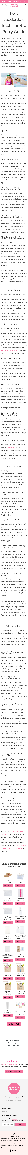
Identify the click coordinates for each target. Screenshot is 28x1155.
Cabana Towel (20, 898)
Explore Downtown (10, 358)
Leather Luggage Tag (20, 916)
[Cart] (6, 5)
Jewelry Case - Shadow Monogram (7, 955)
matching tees (21, 845)
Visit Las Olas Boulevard (13, 384)
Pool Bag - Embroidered (7, 917)
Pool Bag (7, 898)
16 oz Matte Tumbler (7, 1010)
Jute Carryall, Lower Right (8, 991)
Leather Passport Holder (7, 936)
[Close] (26, 1133)
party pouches (17, 848)
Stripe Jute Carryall (20, 973)
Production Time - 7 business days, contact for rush (14, 1)
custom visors (7, 848)
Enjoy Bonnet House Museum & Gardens (11, 414)
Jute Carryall (8, 973)
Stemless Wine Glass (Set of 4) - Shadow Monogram (20, 1011)
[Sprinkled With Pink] (14, 5)
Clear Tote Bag (20, 880)
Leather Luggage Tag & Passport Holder (20, 936)
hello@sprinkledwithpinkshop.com (14, 1100)
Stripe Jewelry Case (20, 954)
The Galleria (11, 447)
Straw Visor (7, 880)
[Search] (2, 5)
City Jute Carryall (20, 991)
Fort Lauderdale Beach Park (10, 350)
